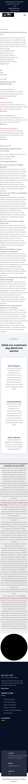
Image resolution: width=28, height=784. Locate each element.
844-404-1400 (15, 10)
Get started (11, 156)
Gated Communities (10, 705)
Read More (3, 98)
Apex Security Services (13, 779)
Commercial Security (7, 89)
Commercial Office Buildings (12, 710)
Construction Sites (9, 699)
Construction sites (6, 102)
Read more (5, 688)
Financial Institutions (7, 115)
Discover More (4, 64)
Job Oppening (8, 713)
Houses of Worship (10, 707)
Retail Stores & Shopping (9, 128)
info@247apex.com (14, 8)
